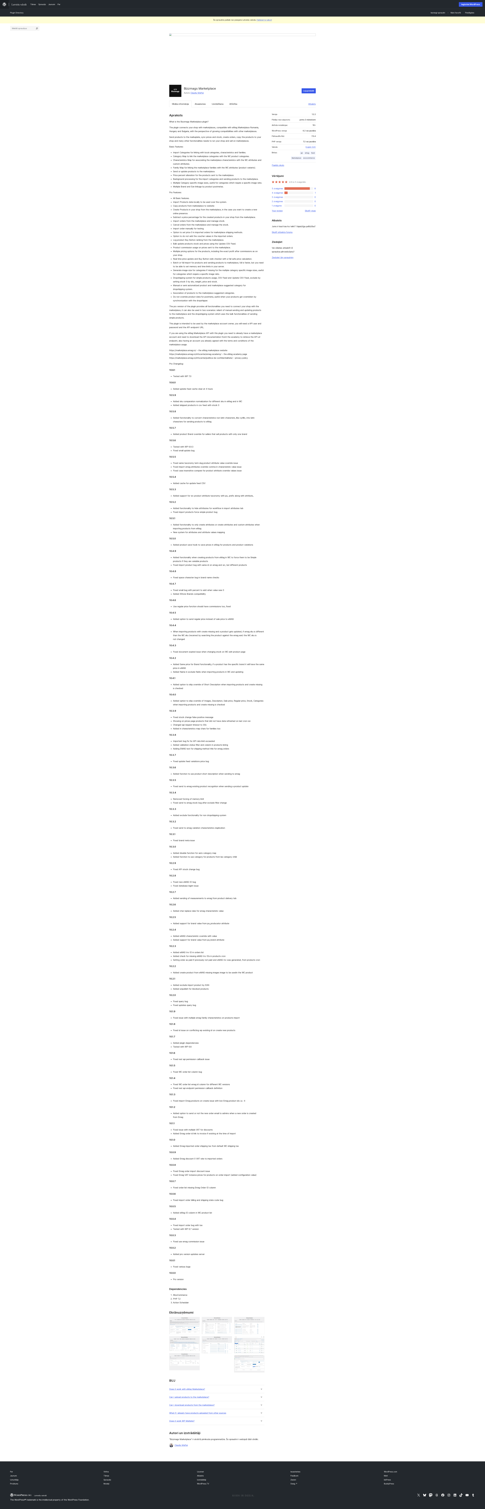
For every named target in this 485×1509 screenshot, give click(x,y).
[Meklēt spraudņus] (36, 28)
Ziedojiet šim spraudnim (282, 257)
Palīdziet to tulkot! (264, 20)
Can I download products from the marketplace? (192, 1405)
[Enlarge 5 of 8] (228, 1339)
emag (307, 153)
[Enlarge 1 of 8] (196, 1320)
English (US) (311, 147)
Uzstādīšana (217, 104)
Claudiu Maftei (197, 93)
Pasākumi (294, 1476)
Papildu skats (278, 165)
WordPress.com (390, 1472)
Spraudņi (107, 1480)
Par (11, 1472)
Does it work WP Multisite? (182, 1421)
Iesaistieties (295, 1472)
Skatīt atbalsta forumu (282, 232)
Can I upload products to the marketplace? (189, 1397)
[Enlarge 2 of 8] (196, 1339)
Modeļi (106, 1484)
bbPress (387, 1480)
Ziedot (293, 1480)
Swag (293, 1484)
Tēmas (106, 1476)
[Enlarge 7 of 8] (261, 1339)
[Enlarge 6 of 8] (261, 1320)
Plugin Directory (16, 13)
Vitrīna (106, 1472)
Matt (386, 1476)
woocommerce (309, 158)
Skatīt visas (310, 210)
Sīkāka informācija (180, 104)
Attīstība (233, 104)
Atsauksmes (200, 104)
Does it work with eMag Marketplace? (187, 1389)
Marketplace (296, 158)
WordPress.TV (203, 1484)
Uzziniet (200, 1472)
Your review (277, 210)
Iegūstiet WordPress (470, 4)
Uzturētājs (14, 1480)
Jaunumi (13, 1476)
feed (313, 153)
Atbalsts (312, 104)
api (302, 153)
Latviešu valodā (40, 1495)
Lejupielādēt (308, 91)
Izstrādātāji (201, 1480)
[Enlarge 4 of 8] (228, 1320)
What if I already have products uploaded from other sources (197, 1413)
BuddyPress (389, 1484)
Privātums (14, 1484)
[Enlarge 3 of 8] (196, 1356)
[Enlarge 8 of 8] (261, 1359)
